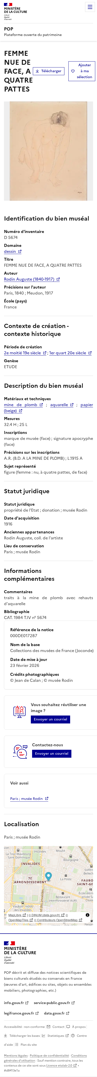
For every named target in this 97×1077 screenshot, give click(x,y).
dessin (10, 251)
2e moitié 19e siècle (22, 353)
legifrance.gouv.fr (19, 1013)
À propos (79, 1027)
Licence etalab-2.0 (59, 1065)
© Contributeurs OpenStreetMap (56, 920)
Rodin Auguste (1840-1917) (29, 279)
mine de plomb (20, 405)
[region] (48, 885)
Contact (58, 1027)
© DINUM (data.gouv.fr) (44, 915)
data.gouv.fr (54, 1013)
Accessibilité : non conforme (24, 1027)
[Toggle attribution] (88, 915)
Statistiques (56, 1036)
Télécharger (51, 71)
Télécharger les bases (24, 1036)
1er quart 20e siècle (67, 353)
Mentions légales (16, 1055)
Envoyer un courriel (50, 719)
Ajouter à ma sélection (84, 71)
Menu (90, 7)
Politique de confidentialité (49, 1055)
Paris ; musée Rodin (26, 798)
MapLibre (14, 915)
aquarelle (59, 405)
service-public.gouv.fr (52, 1003)
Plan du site (29, 1045)
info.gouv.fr (14, 1003)
